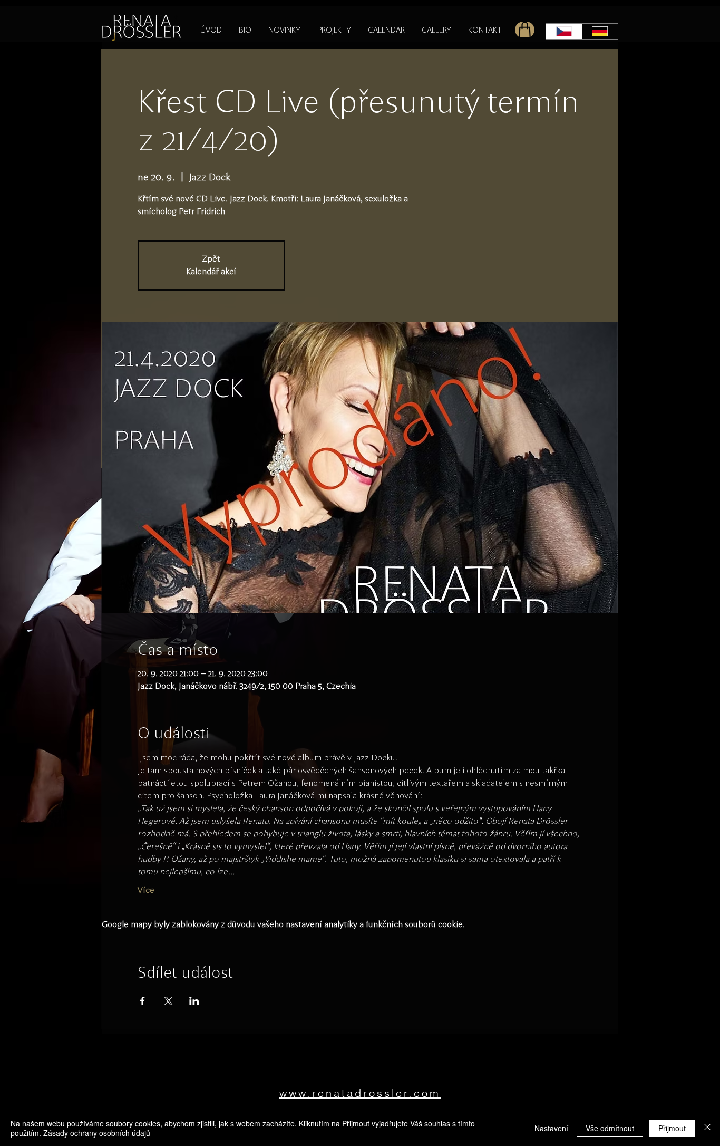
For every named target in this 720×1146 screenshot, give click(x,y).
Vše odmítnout (610, 1128)
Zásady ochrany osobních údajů (96, 1133)
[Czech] (564, 31)
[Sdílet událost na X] (168, 1001)
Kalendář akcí (211, 271)
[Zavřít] (707, 1128)
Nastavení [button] (551, 1128)
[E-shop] (524, 30)
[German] (600, 31)
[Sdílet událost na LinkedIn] (194, 1001)
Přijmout (672, 1128)
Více (146, 889)
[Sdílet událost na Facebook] (143, 1001)
